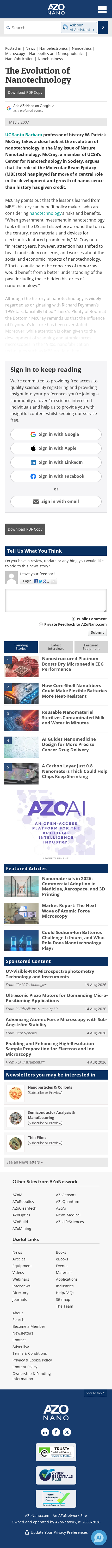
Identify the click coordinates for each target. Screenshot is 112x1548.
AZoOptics (21, 1214)
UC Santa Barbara (23, 135)
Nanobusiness (50, 58)
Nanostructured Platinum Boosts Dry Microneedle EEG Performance (73, 663)
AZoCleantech (24, 1208)
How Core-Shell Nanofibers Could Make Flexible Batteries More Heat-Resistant (74, 690)
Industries (65, 1285)
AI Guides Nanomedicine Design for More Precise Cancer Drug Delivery (69, 744)
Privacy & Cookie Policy (32, 1360)
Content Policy (25, 1366)
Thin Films (37, 1137)
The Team (64, 1306)
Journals (20, 1299)
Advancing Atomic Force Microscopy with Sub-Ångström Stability (56, 1022)
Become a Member (29, 1326)
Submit (97, 632)
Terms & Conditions (30, 1353)
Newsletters (23, 1333)
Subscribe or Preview (45, 1092)
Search (18, 1319)
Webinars (21, 1279)
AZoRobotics (23, 1201)
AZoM (17, 1194)
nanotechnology (45, 213)
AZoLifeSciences (70, 1221)
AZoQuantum (67, 1201)
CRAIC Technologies (31, 984)
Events (61, 1265)
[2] (21, 693)
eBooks (62, 1259)
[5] (21, 773)
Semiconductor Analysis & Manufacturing (51, 1115)
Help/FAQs (65, 1292)
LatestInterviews (56, 647)
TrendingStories (21, 647)
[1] (21, 666)
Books (61, 1252)
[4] (21, 746)
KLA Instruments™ (30, 1062)
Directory (20, 1292)
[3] (21, 720)
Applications (67, 1279)
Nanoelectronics (53, 48)
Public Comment (92, 618)
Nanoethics (82, 48)
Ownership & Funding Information (32, 1376)
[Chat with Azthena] (99, 1537)
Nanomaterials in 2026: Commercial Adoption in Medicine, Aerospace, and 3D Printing (73, 886)
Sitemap (63, 1299)
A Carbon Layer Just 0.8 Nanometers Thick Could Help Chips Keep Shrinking (75, 771)
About (18, 1312)
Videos (18, 1272)
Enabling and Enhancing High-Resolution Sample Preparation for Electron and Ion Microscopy (50, 1048)
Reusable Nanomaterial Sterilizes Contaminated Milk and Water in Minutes (73, 717)
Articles (19, 1259)
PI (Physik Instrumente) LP (36, 1008)
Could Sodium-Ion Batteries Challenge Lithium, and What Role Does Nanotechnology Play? (73, 940)
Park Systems (26, 1032)
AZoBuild (20, 1221)
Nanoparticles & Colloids (50, 1087)
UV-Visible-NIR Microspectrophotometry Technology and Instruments (50, 973)
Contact (19, 1339)
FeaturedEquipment (91, 647)
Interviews (21, 1285)
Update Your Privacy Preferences (59, 1532)
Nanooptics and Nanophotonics (56, 53)
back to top (94, 1393)
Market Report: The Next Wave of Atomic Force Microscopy (69, 910)
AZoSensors (66, 1194)
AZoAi (61, 1208)
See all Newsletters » (25, 1162)
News (30, 48)
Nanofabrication (19, 58)
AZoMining (22, 1228)
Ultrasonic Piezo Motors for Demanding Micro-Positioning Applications (57, 997)
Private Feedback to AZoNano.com (75, 624)
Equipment (22, 1265)
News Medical (68, 1214)
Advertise (21, 1346)
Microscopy (15, 53)
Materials (64, 1272)
